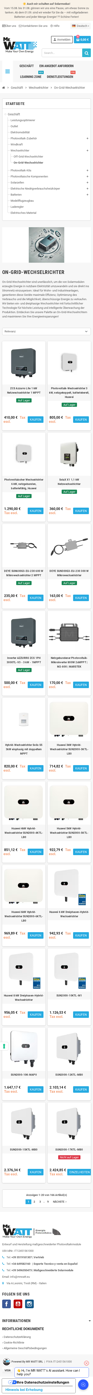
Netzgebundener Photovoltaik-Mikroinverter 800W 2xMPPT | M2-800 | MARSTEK (69, 662)
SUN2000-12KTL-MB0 (69, 1074)
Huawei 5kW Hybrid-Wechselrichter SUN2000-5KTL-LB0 (69, 833)
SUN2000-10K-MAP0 (24, 1074)
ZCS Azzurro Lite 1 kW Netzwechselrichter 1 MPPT (23, 390)
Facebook (6, 1304)
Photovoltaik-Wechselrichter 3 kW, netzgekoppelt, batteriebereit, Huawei (69, 393)
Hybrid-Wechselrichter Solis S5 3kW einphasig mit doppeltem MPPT (23, 749)
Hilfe (54, 25)
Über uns (10, 25)
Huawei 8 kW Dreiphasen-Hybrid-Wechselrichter (24, 997)
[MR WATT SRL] (20, 44)
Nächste (60, 1201)
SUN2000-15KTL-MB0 (23, 1149)
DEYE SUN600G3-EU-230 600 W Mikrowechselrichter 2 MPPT (23, 573)
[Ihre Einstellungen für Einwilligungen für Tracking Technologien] (4, 1046)
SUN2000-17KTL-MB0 (69, 1149)
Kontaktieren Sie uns (35, 25)
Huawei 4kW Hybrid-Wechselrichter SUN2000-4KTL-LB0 (24, 833)
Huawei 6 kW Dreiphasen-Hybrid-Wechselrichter (69, 914)
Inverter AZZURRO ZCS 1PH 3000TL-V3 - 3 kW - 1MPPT (24, 660)
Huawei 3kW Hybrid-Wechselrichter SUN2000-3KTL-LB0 (69, 749)
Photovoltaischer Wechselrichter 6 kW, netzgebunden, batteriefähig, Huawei (23, 484)
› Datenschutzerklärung (16, 1337)
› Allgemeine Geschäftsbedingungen (24, 1348)
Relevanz (10, 331)
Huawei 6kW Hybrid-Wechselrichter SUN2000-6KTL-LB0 (24, 916)
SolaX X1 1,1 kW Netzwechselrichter (69, 482)
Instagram (29, 1304)
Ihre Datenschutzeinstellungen (43, 1382)
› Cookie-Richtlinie (13, 1342)
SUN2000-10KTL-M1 (69, 995)
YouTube (18, 1304)
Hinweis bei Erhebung (24, 1389)
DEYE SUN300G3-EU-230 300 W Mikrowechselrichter (69, 573)
